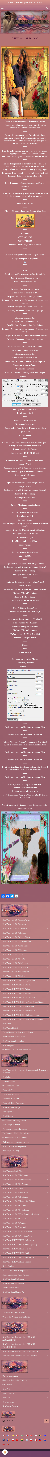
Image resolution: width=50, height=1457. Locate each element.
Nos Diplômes (8, 1112)
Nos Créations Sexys (11, 1108)
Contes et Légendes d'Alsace (14, 1380)
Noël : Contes (8, 1266)
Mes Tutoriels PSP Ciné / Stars (16, 937)
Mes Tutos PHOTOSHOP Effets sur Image (20, 1015)
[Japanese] (17, 1435)
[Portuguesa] (40, 1435)
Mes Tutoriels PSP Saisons (14, 924)
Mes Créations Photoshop (13, 1041)
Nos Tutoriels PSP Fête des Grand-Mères (20, 1214)
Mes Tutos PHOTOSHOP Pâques (16, 1262)
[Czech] (40, 1440)
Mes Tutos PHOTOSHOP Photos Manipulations (23, 1020)
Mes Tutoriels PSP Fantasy (14, 955)
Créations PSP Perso (11, 1086)
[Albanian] (8, 1444)
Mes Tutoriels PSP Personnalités (16, 942)
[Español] (12, 1435)
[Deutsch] (31, 1435)
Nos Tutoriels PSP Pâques (14, 1223)
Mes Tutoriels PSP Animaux (14, 929)
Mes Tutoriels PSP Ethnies (14, 933)
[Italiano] (26, 1435)
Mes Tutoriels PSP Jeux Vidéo (15, 946)
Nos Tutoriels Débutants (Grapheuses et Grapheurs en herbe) (25, 1071)
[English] (8, 1435)
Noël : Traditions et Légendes (15, 1271)
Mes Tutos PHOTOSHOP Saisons (16, 985)
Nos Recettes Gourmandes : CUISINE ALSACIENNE (18, 1338)
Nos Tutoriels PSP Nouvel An (15, 1193)
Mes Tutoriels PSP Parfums (14, 950)
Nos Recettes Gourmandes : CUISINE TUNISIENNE (18, 1345)
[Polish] (12, 1440)
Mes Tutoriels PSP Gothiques (15, 963)
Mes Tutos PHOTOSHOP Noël (15, 1253)
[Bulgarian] (31, 1440)
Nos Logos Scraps (10, 1406)
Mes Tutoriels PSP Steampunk (15, 972)
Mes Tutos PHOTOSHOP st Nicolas (17, 1249)
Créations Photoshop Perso (14, 1121)
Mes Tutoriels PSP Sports (13, 959)
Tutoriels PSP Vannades (13, 1103)
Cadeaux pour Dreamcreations (15, 1142)
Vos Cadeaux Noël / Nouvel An (15, 1133)
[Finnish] (26, 1440)
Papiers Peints (8, 1082)
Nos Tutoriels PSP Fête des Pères (17, 1236)
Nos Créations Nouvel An (13, 1292)
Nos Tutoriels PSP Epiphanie (15, 1197)
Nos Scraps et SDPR (11, 1125)
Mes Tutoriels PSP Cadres (13, 976)
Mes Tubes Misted (10, 1028)
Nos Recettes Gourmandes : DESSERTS (20, 1352)
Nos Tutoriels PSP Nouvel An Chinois (18, 1201)
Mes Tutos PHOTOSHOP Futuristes (18, 1007)
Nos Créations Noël (10, 1288)
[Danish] (35, 1440)
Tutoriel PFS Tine (10, 1094)
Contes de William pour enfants (16, 1317)
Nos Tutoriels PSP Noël (12, 1188)
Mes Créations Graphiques (13, 1037)
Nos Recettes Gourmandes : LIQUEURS (20, 1356)
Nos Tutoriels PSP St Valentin (15, 1210)
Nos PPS (6, 1389)
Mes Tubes (7, 1024)
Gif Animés (7, 1385)
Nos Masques (8, 1046)
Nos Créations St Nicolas (13, 1284)
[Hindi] (22, 1440)
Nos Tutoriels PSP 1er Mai (14, 1227)
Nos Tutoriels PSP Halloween (15, 1175)
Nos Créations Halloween (13, 1279)
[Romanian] (8, 1440)
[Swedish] (3, 1440)
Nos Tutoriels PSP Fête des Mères (17, 1232)
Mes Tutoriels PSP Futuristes (15, 968)
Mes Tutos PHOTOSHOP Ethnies (16, 994)
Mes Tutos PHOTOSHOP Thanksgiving (19, 1245)
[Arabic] (22, 1435)
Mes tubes (6, 1077)
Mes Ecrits (7, 1398)
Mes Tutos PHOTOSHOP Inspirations (18, 981)
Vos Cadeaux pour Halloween (14, 1129)
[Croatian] (45, 1440)
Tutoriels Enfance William (13, 1313)
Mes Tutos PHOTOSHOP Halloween (18, 1240)
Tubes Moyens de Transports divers (17, 1032)
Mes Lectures (8, 1402)
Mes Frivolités (8, 1393)
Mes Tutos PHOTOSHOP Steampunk (18, 1011)
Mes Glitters (7, 1116)
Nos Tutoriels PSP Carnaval (14, 1219)
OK (46, 1421)
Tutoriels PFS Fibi (10, 1099)
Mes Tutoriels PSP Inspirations (16, 920)
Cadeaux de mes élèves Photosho (16, 1050)
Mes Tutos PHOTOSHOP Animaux (17, 989)
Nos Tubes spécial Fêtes (12, 1171)
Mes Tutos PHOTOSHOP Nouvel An (18, 1258)
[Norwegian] (17, 1440)
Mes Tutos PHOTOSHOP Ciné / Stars (18, 998)
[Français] (3, 1435)
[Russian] (45, 1435)
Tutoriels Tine (8, 1090)
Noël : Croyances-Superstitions (15, 1275)
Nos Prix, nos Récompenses (14, 1147)
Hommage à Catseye (11, 1151)
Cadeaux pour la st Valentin (14, 1138)
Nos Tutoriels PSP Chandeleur (15, 1206)
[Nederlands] (35, 1435)
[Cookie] (5, 1452)
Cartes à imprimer (10, 1376)
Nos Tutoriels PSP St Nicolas (15, 1184)
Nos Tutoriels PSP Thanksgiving (16, 1180)
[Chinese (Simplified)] (3, 1444)
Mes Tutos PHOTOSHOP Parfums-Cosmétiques (23, 1002)
